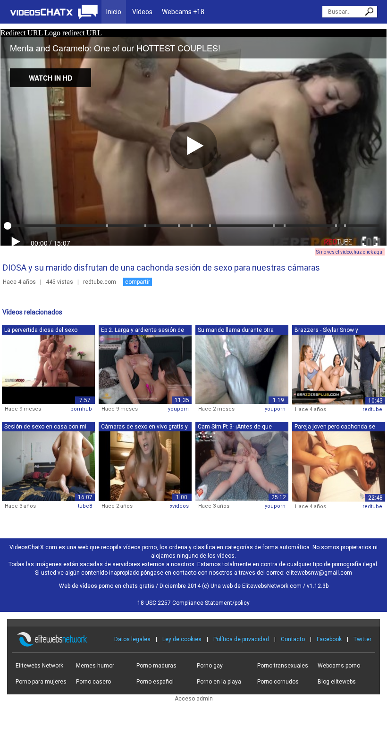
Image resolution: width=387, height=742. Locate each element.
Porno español (155, 681)
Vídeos (142, 12)
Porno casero (93, 681)
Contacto (293, 639)
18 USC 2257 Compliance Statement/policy (193, 603)
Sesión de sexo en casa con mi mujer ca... (45, 427)
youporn (178, 409)
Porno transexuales (282, 665)
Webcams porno (339, 665)
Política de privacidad (241, 639)
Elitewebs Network (39, 665)
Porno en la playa (219, 681)
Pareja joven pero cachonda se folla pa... (334, 427)
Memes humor (95, 665)
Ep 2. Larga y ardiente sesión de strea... (142, 331)
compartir (137, 282)
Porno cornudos (278, 681)
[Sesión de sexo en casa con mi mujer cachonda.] (48, 465)
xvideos (179, 506)
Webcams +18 (183, 12)
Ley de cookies (182, 639)
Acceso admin (194, 698)
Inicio (113, 12)
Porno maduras (156, 665)
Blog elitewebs (337, 681)
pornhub (81, 409)
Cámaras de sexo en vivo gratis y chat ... (144, 427)
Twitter (362, 639)
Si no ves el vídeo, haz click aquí (350, 252)
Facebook (329, 639)
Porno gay (210, 665)
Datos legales (132, 639)
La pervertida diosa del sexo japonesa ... (40, 331)
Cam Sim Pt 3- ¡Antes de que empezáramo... (235, 427)
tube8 (85, 506)
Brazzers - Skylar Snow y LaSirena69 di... (326, 331)
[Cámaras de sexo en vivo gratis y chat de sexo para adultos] (145, 465)
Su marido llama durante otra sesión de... (236, 331)
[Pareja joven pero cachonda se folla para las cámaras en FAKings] (338, 466)
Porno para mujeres (41, 681)
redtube (372, 409)
